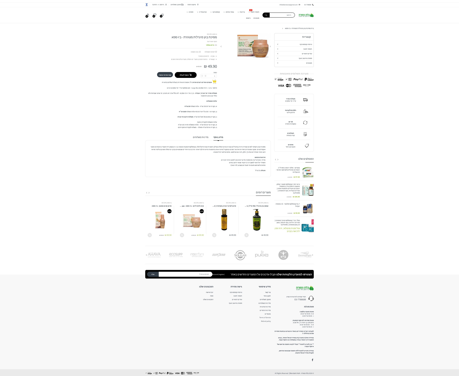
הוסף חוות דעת (212, 41)
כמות (215, 73)
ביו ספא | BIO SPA (212, 34)
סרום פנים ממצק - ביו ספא (162, 206)
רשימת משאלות (210, 52)
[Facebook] (312, 360)
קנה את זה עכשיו (165, 75)
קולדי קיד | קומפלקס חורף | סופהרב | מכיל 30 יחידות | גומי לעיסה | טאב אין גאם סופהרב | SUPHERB (287, 222)
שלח (152, 274)
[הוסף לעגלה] (246, 235)
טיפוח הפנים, (202, 59)
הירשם (161, 5)
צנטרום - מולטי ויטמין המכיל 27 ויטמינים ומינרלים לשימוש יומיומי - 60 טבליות (288, 170)
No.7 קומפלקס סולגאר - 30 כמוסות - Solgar (287, 205)
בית (312, 28)
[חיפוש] (266, 15)
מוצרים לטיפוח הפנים (178, 59)
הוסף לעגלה (184, 75)
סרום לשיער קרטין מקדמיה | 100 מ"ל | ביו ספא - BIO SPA (224, 206)
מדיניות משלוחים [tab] (200, 137)
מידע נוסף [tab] (218, 137)
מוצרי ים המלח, (192, 59)
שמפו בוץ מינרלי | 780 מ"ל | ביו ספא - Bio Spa (256, 206)
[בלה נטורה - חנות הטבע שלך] (306, 15)
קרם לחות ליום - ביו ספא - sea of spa (192, 206)
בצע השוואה (195, 52)
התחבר (154, 5)
